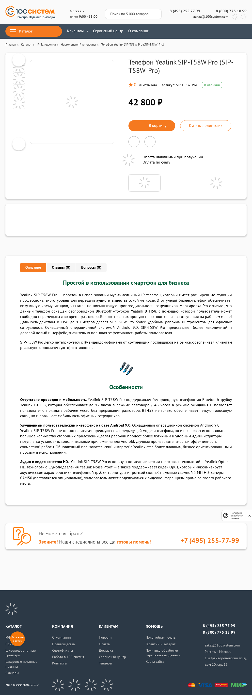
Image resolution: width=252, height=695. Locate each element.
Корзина (243, 31)
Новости (105, 637)
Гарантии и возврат (160, 644)
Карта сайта (155, 662)
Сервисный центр (108, 31)
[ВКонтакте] (58, 685)
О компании (138, 31)
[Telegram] (235, 17)
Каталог (25, 31)
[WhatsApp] (243, 17)
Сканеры (12, 673)
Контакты (59, 663)
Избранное (229, 31)
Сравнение (214, 31)
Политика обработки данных (237, 516)
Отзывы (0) (61, 267)
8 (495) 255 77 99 (185, 11)
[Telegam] (91, 685)
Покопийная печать (161, 637)
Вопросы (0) (91, 267)
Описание (33, 267)
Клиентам (75, 31)
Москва (75, 11)
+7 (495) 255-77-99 (209, 541)
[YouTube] (74, 685)
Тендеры (105, 663)
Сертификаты (62, 650)
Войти (200, 31)
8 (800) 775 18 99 (231, 11)
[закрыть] (250, 515)
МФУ (9, 637)
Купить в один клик (205, 125)
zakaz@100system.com (210, 17)
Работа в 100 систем (68, 657)
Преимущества (63, 644)
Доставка (106, 650)
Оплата (104, 644)
